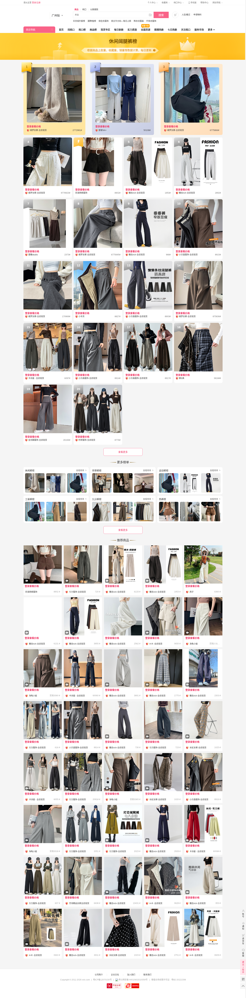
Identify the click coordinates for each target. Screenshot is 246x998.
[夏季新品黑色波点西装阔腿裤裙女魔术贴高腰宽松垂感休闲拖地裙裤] (123, 937)
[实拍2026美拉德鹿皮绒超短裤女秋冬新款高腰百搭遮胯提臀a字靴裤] (43, 573)
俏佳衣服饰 (104, 21)
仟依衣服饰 (151, 21)
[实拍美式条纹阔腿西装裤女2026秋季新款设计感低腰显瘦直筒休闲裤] (83, 729)
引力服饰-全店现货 (77, 592)
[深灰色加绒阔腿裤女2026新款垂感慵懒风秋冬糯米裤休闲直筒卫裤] (83, 781)
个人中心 (152, 3)
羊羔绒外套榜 (79, 21)
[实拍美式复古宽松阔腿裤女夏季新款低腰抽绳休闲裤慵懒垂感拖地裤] (83, 937)
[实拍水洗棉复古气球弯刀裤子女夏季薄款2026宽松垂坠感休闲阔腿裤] (203, 885)
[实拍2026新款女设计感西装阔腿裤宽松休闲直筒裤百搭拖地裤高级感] (83, 677)
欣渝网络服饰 (31, 592)
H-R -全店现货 (155, 644)
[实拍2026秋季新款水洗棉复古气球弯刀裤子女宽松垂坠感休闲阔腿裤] (163, 573)
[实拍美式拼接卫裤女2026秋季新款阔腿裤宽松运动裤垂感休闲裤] (43, 720)
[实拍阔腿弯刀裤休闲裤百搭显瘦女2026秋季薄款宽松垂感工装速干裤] (43, 885)
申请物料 (197, 15)
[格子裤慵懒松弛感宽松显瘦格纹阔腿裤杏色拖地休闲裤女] (203, 729)
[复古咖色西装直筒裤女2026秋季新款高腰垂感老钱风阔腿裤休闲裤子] (123, 781)
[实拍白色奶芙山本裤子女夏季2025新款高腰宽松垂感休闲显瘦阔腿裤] (123, 616)
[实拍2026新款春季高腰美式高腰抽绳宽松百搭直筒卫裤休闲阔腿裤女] (203, 833)
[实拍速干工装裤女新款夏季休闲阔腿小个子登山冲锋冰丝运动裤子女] (123, 885)
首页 (61, 29)
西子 (192, 592)
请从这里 (31, 3)
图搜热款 (159, 29)
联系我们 (147, 975)
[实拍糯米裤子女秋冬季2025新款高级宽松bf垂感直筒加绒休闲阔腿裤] (123, 573)
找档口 (71, 29)
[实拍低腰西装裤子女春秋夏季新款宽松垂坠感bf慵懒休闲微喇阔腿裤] (123, 729)
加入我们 (131, 975)
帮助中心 (204, 3)
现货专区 (105, 29)
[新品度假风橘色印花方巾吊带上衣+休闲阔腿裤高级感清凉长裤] (203, 564)
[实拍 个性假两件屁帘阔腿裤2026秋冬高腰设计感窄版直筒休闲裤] (163, 625)
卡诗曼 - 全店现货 (77, 696)
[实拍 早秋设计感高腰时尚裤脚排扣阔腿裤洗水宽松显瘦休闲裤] (203, 937)
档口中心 (178, 3)
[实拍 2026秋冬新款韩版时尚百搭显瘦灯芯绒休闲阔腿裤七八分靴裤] (123, 833)
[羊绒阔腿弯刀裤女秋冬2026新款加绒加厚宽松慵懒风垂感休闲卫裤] (83, 824)
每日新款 (119, 29)
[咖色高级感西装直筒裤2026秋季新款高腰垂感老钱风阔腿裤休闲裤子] (43, 677)
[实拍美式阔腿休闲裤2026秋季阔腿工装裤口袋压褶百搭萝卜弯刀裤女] (83, 573)
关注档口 (185, 29)
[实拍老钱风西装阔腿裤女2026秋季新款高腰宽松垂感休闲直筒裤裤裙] (203, 781)
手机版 (192, 3)
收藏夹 (165, 3)
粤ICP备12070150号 (102, 980)
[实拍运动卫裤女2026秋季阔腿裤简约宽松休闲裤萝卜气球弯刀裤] (163, 729)
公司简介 (99, 975)
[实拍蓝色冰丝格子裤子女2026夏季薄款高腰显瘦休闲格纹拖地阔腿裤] (163, 677)
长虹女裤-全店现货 (198, 747)
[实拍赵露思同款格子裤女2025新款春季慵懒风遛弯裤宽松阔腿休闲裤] (203, 677)
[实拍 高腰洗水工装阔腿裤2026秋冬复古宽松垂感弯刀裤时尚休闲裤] (43, 937)
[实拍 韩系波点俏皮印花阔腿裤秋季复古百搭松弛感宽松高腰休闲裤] (163, 885)
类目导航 (30, 29)
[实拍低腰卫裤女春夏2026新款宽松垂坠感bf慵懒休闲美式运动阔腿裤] (123, 677)
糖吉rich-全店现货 (117, 592)
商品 (76, 9)
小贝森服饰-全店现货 (78, 747)
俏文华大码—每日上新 (121, 21)
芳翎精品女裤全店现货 (79, 903)
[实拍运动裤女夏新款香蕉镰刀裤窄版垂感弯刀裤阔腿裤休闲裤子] (43, 781)
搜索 (161, 15)
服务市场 (199, 29)
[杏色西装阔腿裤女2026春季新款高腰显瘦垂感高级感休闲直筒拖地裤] (203, 625)
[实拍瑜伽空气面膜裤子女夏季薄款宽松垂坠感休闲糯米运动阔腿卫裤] (83, 625)
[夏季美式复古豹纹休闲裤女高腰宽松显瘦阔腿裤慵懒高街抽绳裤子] (163, 781)
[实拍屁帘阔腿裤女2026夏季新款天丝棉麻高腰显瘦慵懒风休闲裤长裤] (83, 885)
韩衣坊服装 (139, 21)
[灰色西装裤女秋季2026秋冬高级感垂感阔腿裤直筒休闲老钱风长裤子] (43, 833)
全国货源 (145, 29)
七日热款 (172, 29)
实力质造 (132, 29)
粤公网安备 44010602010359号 (133, 980)
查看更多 (123, 530)
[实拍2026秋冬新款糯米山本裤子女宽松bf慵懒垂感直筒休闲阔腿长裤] (43, 625)
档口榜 (82, 29)
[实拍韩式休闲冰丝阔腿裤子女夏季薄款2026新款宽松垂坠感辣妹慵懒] (163, 937)
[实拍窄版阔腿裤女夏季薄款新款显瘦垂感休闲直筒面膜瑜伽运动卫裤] (163, 833)
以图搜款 (94, 9)
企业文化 (115, 975)
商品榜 (93, 29)
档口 (84, 9)
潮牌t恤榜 (92, 21)
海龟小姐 (194, 644)
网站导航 (217, 3)
